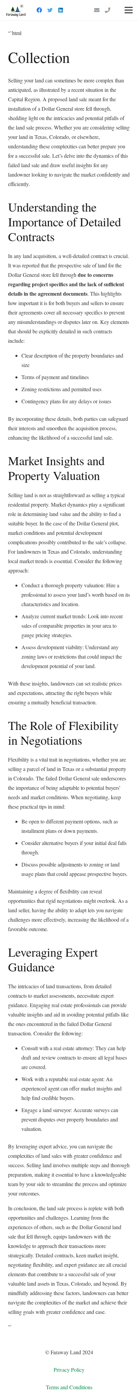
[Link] (15, 10)
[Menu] (128, 10)
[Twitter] (50, 10)
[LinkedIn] (60, 10)
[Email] (96, 10)
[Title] (107, 10)
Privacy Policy (69, 1369)
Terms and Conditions (69, 1387)
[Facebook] (39, 10)
